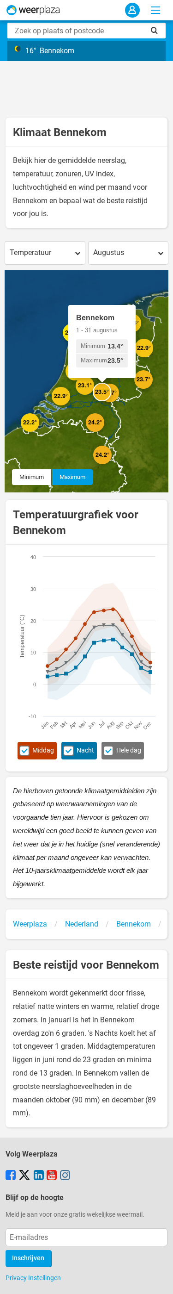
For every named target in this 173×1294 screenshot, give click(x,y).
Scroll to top (158, 1279)
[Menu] (155, 10)
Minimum (31, 476)
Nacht (85, 750)
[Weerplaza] (33, 10)
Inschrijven (28, 1258)
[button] (39, 432)
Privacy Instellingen (33, 1278)
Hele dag (128, 750)
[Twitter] (24, 1176)
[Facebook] (11, 1176)
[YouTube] (52, 1176)
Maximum (72, 476)
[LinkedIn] (39, 1176)
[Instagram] (65, 1176)
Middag (43, 750)
